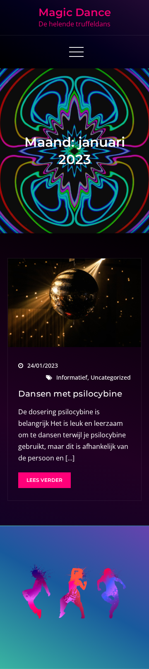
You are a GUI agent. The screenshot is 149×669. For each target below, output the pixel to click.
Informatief (71, 377)
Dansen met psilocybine (70, 394)
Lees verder (44, 480)
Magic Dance (74, 12)
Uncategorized (111, 377)
